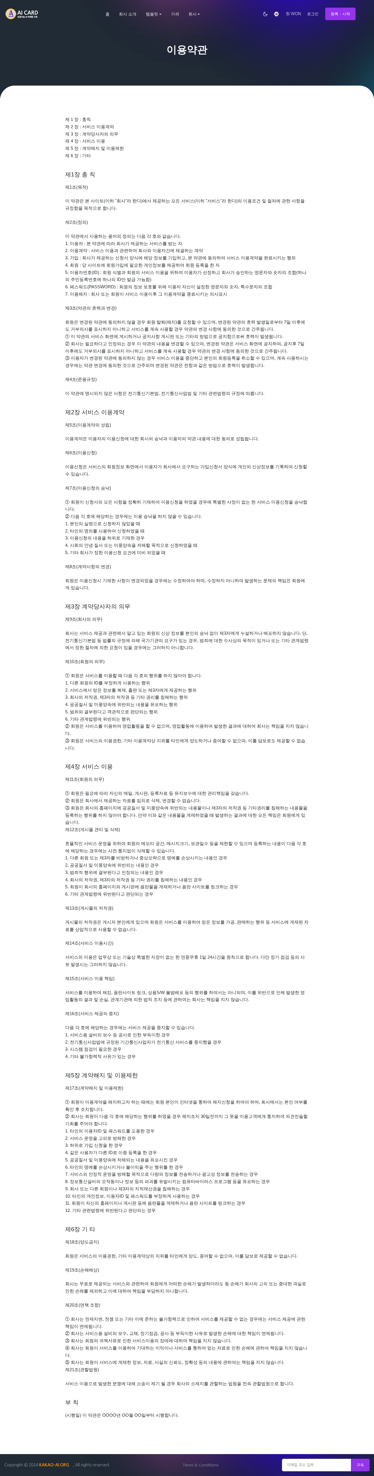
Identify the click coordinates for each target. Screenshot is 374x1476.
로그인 (312, 13)
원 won (293, 14)
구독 (360, 1465)
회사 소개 (127, 13)
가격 (175, 13)
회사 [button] (192, 13)
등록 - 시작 (340, 13)
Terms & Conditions (200, 1465)
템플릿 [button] (152, 13)
